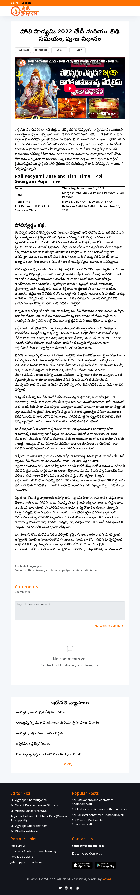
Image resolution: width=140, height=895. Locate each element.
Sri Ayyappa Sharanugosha (29, 800)
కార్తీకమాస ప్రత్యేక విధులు (33, 744)
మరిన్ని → (70, 765)
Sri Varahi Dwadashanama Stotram (34, 806)
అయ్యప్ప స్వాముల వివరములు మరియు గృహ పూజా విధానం (57, 723)
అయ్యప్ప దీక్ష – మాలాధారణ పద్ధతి (39, 733)
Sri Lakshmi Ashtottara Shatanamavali (98, 815)
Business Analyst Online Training (33, 851)
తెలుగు (14, 3)
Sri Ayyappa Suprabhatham (29, 826)
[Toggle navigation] (126, 11)
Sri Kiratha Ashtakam (25, 832)
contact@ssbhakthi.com (88, 846)
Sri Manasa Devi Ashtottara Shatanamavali (90, 823)
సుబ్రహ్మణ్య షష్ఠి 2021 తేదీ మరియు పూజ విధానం (49, 754)
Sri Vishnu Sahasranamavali (29, 811)
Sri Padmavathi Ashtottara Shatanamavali (100, 810)
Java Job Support (22, 857)
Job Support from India (26, 862)
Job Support (19, 846)
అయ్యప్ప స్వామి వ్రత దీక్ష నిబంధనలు (41, 712)
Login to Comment (111, 626)
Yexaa (107, 880)
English (26, 3)
